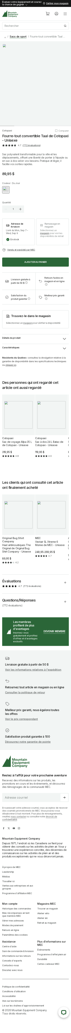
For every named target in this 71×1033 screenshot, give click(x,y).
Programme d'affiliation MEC (17, 893)
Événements (43, 949)
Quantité (6, 202)
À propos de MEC (11, 867)
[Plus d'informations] (26, 282)
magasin (44, 233)
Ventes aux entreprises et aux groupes (17, 887)
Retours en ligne (10, 930)
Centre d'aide (9, 946)
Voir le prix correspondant (21, 719)
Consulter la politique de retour (25, 692)
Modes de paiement (12, 925)
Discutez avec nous (12, 970)
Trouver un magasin (47, 908)
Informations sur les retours (16, 956)
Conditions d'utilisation (13, 991)
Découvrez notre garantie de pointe (28, 741)
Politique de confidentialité (16, 986)
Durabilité (42, 959)
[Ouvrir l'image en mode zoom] (35, 83)
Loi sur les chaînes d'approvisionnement (23, 1005)
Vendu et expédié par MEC (21, 249)
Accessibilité (8, 996)
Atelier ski (42, 918)
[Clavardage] (63, 1012)
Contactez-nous (10, 965)
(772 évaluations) (32, 145)
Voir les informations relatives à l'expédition (33, 669)
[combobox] (35, 25)
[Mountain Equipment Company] (35, 761)
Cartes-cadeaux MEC (48, 964)
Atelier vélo (43, 913)
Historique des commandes (16, 908)
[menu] (65, 13)
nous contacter (18, 816)
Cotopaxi (7, 130)
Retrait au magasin (46, 922)
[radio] (5, 189)
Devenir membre (54, 631)
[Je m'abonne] (64, 797)
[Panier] (47, 13)
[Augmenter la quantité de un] (20, 209)
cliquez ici (10, 365)
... (5, 36)
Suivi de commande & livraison (18, 951)
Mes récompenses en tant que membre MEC (15, 914)
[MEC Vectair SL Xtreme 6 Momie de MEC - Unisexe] (51, 528)
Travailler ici (8, 881)
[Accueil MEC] (10, 14)
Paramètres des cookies (15, 934)
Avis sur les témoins (12, 1001)
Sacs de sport (18, 36)
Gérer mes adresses (13, 920)
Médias (6, 876)
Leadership (8, 871)
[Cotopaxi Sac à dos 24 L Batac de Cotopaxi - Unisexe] (51, 429)
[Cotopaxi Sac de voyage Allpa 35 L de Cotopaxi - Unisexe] (18, 429)
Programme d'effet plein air (51, 954)
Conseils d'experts (12, 960)
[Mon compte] (56, 13)
